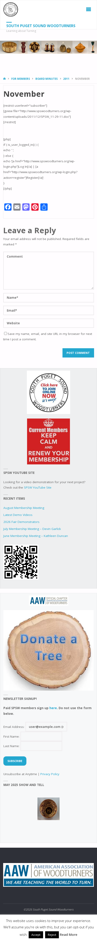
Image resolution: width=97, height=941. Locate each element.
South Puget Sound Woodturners (40, 25)
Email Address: (14, 727)
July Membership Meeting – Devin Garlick (32, 529)
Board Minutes (46, 78)
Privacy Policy (49, 774)
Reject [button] (52, 935)
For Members (20, 78)
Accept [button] (35, 935)
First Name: (11, 736)
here (53, 708)
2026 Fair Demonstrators (21, 522)
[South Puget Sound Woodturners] (10, 9)
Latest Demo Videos (17, 515)
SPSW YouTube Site (37, 487)
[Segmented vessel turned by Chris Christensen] (48, 808)
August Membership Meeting (23, 508)
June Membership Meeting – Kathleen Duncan (35, 536)
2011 (66, 78)
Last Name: (11, 746)
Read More (68, 934)
